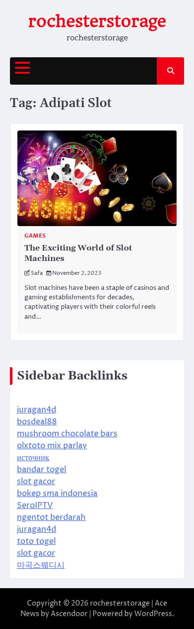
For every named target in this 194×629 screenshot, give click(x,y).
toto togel (36, 541)
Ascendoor (69, 614)
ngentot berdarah (51, 517)
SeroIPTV (35, 505)
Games (35, 236)
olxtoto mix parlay (52, 445)
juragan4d (36, 409)
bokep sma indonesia (57, 493)
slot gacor (36, 481)
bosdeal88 (37, 421)
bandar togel (41, 469)
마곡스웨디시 (41, 565)
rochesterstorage (97, 21)
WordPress (153, 614)
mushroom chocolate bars (67, 433)
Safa (37, 273)
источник (33, 457)
